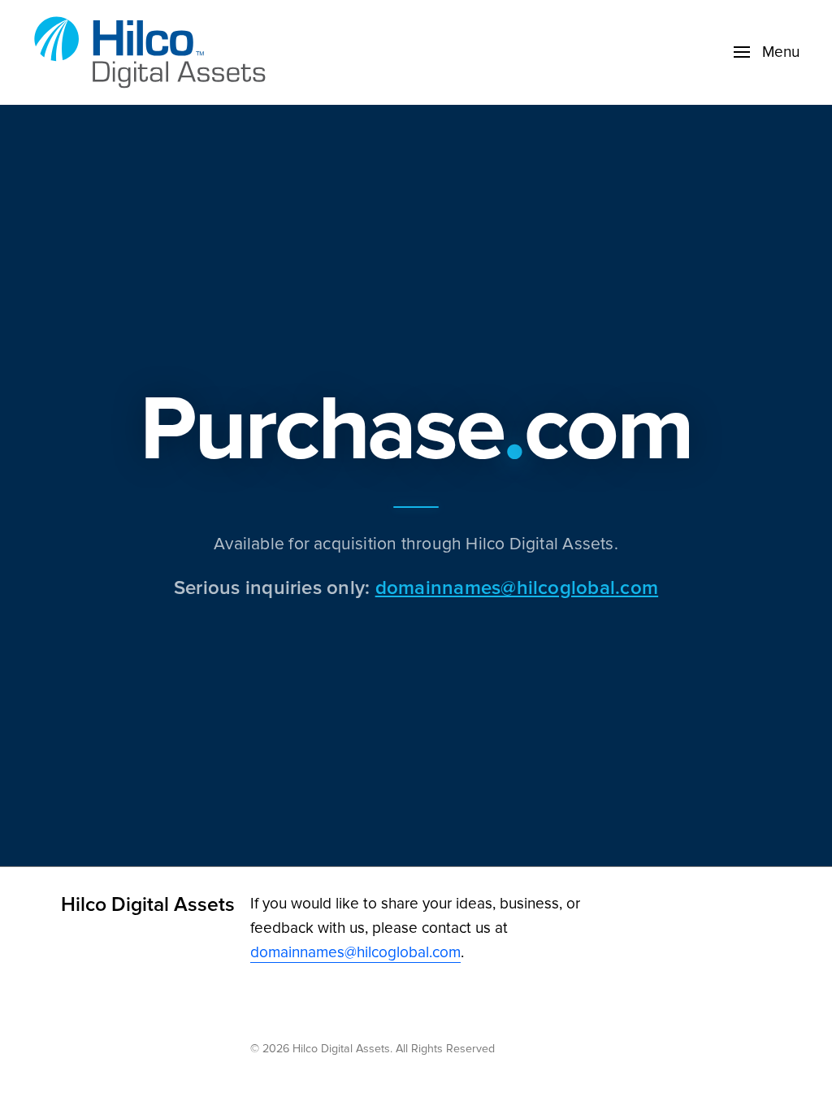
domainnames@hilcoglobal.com (516, 587)
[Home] (154, 52)
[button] (767, 52)
